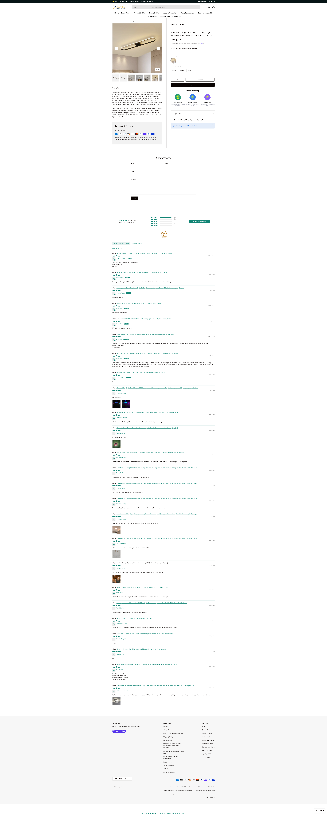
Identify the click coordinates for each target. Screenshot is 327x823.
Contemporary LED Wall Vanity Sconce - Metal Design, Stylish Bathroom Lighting (142, 272)
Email (166, 163)
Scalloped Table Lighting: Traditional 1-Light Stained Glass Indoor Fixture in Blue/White (144, 253)
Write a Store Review (199, 221)
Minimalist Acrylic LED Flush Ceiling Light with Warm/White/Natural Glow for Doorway (127, 21)
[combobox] (166, 7)
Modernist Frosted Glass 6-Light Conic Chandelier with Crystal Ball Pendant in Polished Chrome (146, 664)
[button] (213, 7)
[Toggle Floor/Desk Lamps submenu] (195, 13)
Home (116, 13)
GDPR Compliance (169, 772)
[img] (127, 220)
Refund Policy (167, 740)
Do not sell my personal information (175, 794)
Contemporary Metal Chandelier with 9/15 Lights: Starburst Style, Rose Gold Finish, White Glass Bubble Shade (151, 603)
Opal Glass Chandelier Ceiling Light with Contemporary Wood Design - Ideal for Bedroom (144, 634)
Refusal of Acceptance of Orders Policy (205, 790)
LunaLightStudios (120, 787)
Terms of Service (168, 765)
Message (133, 179)
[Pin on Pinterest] (183, 24)
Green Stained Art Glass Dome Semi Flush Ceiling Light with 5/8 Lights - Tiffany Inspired (144, 319)
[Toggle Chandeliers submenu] (131, 13)
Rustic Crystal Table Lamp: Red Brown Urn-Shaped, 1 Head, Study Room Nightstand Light (145, 334)
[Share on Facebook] (179, 24)
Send (134, 198)
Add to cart (200, 79)
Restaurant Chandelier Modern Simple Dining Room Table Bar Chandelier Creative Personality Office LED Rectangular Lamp (155, 685)
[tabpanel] (137, 104)
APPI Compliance (168, 769)
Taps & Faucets (151, 16)
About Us (166, 730)
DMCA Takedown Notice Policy (173, 733)
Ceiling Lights (154, 13)
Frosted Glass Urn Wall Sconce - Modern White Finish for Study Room (138, 303)
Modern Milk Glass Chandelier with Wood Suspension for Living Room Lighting (141, 649)
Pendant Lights (139, 13)
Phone (132, 171)
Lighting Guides (164, 16)
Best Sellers (176, 16)
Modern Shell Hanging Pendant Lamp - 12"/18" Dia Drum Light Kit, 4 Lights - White (142, 587)
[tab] (116, 88)
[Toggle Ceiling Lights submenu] (160, 13)
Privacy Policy (167, 762)
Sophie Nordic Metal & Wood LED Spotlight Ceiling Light (134, 618)
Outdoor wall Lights (205, 13)
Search (165, 726)
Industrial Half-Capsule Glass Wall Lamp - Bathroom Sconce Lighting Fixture (140, 372)
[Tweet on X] (176, 24)
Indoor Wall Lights (169, 13)
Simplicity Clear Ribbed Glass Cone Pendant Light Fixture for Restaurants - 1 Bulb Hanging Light (147, 412)
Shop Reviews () (137, 243)
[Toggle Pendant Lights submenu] (146, 13)
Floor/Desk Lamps (187, 13)
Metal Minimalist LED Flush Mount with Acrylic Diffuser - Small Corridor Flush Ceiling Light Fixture (147, 353)
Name (132, 163)
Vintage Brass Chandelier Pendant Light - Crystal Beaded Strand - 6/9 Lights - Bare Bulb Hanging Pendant (150, 452)
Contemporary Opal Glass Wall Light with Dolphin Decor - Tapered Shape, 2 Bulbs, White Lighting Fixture (150, 288)
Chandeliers (125, 13)
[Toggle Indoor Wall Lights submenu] (178, 13)
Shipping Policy (168, 737)
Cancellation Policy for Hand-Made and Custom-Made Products (172, 746)
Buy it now (193, 85)
